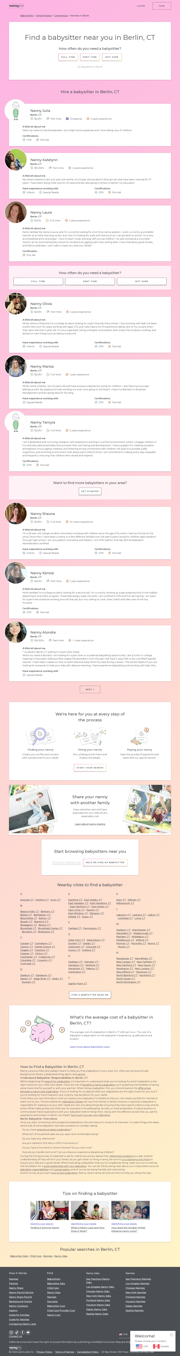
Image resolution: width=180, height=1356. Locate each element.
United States (44, 15)
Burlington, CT (46, 931)
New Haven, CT (146, 965)
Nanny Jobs (61, 1256)
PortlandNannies (135, 1297)
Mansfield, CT (124, 933)
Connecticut (61, 15)
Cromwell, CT (27, 963)
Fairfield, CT (75, 928)
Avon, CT (55, 900)
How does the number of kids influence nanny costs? (128, 1229)
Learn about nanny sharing (90, 824)
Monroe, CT (123, 943)
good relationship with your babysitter (65, 1166)
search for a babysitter (57, 1081)
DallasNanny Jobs (96, 1309)
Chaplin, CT (26, 950)
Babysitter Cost (56, 1306)
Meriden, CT (123, 936)
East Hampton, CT (100, 903)
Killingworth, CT (125, 903)
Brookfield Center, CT (50, 928)
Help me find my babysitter (105, 862)
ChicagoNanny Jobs (98, 1291)
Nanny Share (16, 1288)
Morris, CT (153, 943)
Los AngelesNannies (137, 1283)
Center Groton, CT (45, 947)
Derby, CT (57, 978)
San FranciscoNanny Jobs (98, 1281)
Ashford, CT (42, 900)
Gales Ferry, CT (76, 940)
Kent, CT (121, 900)
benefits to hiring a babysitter (98, 1085)
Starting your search (41, 1223)
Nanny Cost (53, 1315)
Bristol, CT (44, 925)
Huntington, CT (77, 972)
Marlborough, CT (143, 933)
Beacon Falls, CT (29, 911)
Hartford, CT (92, 965)
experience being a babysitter (53, 1129)
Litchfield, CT (125, 918)
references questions (121, 1156)
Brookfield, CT (28, 928)
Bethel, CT (26, 915)
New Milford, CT (125, 972)
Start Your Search (90, 767)
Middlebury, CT (140, 936)
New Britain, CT (143, 958)
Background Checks (20, 1301)
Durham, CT (28, 982)
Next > (90, 689)
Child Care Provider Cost (61, 1310)
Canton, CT (26, 947)
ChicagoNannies (135, 1288)
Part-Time (90, 57)
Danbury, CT (27, 975)
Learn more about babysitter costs (90, 1046)
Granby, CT (89, 943)
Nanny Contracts (18, 1306)
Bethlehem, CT (42, 915)
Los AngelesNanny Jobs (100, 1287)
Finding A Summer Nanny (44, 1227)
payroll (81, 1074)
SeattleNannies (135, 1310)
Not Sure (111, 57)
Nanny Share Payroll (20, 1297)
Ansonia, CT (27, 900)
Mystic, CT (124, 947)
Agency (13, 1310)
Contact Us (15, 1336)
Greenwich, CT (76, 947)
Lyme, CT (139, 918)
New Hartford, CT (126, 965)
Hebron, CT (92, 968)
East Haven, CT (100, 906)
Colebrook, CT (47, 957)
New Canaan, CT (125, 962)
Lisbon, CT (154, 915)
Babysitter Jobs (19, 1256)
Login (141, 6)
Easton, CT (92, 910)
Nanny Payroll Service (21, 1292)
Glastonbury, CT (96, 940)
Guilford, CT (88, 950)
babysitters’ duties (72, 1101)
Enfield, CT (74, 916)
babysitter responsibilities (34, 1169)
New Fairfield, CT (146, 962)
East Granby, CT (93, 900)
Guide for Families (19, 1315)
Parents (13, 1283)
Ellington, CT (97, 913)
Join (162, 6)
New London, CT (144, 968)
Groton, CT (74, 950)
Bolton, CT (45, 918)
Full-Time (68, 57)
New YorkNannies (136, 1292)
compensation (62, 1169)
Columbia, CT (28, 960)
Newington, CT (124, 968)
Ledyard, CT (139, 915)
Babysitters (26, 15)
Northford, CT (147, 975)
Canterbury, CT (43, 943)
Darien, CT (26, 978)
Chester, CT (26, 953)
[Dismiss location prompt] (171, 1334)
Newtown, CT (143, 972)
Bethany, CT (47, 911)
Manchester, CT (141, 930)
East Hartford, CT (80, 906)
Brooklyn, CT (29, 931)
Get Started (90, 491)
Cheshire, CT (42, 950)
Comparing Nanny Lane (22, 1324)
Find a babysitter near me (90, 995)
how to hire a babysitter (64, 1173)
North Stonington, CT (128, 982)
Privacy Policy (44, 1352)
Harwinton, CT (76, 968)
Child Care (35, 1256)
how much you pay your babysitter (90, 1115)
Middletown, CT (125, 940)
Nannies (47, 1256)
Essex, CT (87, 916)
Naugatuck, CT (124, 958)
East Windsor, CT (78, 913)
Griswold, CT (93, 947)
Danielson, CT (43, 975)
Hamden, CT (91, 962)
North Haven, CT (125, 978)
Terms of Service (64, 1352)
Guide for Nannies (19, 1319)
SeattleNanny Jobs (97, 1314)
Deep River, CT (42, 978)
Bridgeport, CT (28, 925)
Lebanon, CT (123, 915)
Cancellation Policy (88, 1352)
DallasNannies (134, 1306)
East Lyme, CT (76, 910)
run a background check (136, 1159)
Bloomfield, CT (28, 918)
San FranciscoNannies (138, 1279)
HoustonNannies (135, 1301)
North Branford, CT (127, 975)
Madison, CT (123, 930)
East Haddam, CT (78, 903)
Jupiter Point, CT (77, 983)
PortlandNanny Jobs (98, 1300)
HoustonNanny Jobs (98, 1305)
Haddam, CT (75, 962)
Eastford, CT (75, 900)
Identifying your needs (83, 1223)
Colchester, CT (28, 957)
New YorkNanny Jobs (98, 1296)
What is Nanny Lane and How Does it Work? (87, 1229)
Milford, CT (142, 940)
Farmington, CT (92, 928)
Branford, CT (41, 921)
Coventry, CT (44, 960)
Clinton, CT (41, 953)
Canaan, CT (26, 943)
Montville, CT (138, 943)
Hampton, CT (76, 965)
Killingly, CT (134, 900)
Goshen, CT (74, 943)
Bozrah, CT (26, 921)
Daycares (52, 1301)
